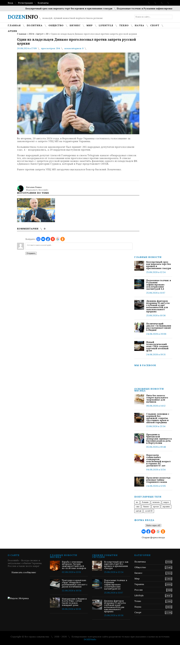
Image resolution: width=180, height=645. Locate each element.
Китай (138, 511)
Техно (137, 601)
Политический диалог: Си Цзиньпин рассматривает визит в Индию (158, 327)
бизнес (146, 506)
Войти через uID (153, 525)
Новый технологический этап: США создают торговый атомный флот (157, 346)
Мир (137, 578)
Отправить (31, 253)
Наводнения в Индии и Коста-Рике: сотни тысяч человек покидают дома (74, 602)
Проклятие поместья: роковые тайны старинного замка (158, 480)
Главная (21, 33)
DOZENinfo (90, 639)
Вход (10, 2)
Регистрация (25, 2)
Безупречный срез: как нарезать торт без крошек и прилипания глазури (58, 8)
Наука (137, 606)
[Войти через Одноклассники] (62, 239)
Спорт (137, 612)
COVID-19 (148, 511)
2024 (31, 33)
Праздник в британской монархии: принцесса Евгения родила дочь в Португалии (159, 438)
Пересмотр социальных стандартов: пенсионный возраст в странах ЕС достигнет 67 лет (158, 460)
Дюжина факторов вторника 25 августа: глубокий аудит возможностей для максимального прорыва (158, 306)
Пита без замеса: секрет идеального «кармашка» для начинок (157, 398)
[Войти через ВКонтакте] (43, 239)
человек (156, 502)
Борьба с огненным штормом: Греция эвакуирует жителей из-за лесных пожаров (74, 565)
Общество (140, 567)
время (156, 506)
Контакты (43, 2)
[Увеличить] (36, 210)
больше (145, 502)
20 (47, 33)
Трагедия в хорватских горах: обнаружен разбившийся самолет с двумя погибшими (74, 583)
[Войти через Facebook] (48, 239)
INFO (23, 17)
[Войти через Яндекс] (53, 239)
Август (39, 33)
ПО (137, 502)
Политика (140, 561)
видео (166, 502)
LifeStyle (139, 595)
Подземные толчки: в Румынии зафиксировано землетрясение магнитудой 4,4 (158, 284)
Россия (138, 589)
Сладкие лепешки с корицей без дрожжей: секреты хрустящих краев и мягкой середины (157, 418)
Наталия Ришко (34, 187)
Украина (166, 506)
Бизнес (138, 572)
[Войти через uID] (38, 239)
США (137, 506)
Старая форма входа (153, 537)
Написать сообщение (24, 572)
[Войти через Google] (57, 239)
